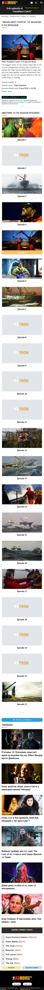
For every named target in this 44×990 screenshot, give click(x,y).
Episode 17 (22, 591)
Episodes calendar (32, 967)
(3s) (13, 963)
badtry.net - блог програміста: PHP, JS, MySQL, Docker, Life (30, 988)
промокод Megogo (19, 102)
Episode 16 (22, 563)
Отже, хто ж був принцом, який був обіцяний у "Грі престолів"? (20, 819)
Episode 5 (33, 16)
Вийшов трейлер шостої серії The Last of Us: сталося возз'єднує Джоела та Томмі (22, 854)
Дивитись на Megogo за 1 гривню (14, 97)
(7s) (14, 946)
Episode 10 (22, 393)
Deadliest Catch (15, 16)
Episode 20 (22, 676)
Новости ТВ (5, 848)
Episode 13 (22, 478)
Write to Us (27, 984)
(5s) (15, 941)
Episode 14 (22, 506)
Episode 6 (22, 281)
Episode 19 (22, 647)
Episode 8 (22, 337)
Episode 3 (22, 196)
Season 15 (24, 16)
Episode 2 (22, 168)
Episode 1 (22, 140)
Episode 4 (22, 224)
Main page (5, 16)
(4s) (13, 950)
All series (11, 967)
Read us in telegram (23, 720)
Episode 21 (22, 704)
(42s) (21, 937)
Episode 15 (22, 535)
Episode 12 (22, 450)
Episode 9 (22, 365)
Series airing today (22, 930)
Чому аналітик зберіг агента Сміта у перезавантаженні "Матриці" (20, 788)
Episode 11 (22, 422)
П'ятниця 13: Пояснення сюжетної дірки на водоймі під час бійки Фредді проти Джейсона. (22, 755)
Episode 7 (22, 309)
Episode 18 (22, 619)
